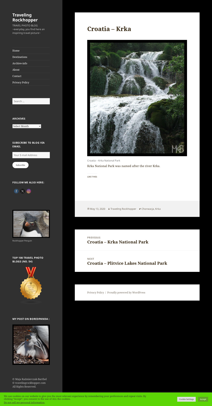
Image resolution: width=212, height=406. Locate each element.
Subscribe (20, 165)
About (16, 69)
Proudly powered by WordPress (126, 292)
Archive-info (19, 63)
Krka (158, 209)
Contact (16, 76)
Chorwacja (148, 209)
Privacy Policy (20, 82)
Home (16, 50)
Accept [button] (203, 399)
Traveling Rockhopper (25, 17)
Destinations (19, 57)
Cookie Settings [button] (186, 399)
